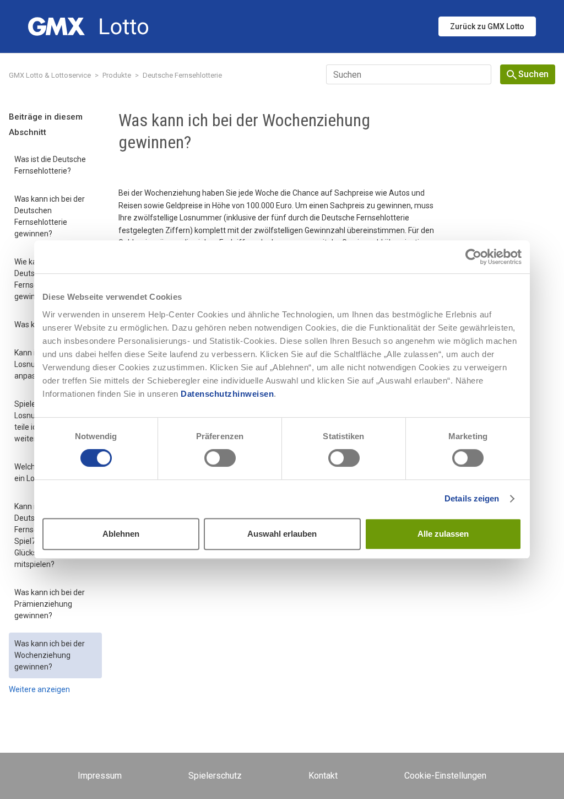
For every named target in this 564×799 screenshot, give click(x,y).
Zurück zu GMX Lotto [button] (487, 26)
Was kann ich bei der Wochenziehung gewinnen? (49, 655)
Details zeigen (471, 498)
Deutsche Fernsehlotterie (182, 75)
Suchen (533, 74)
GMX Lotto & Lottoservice (50, 75)
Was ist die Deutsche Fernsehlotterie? (50, 165)
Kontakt (323, 775)
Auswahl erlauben (282, 533)
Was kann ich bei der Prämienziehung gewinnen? (49, 604)
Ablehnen (120, 533)
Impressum (100, 775)
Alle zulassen (443, 533)
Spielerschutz (215, 775)
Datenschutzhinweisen (227, 393)
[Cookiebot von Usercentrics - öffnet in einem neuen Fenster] (473, 257)
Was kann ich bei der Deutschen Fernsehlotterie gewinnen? (49, 216)
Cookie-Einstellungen (445, 775)
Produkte (116, 75)
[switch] (220, 458)
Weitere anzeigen (39, 689)
